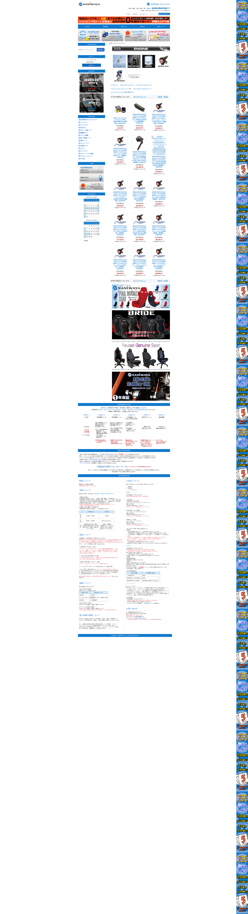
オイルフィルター (142, 85)
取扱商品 (105, 26)
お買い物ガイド (144, 14)
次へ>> (143, 97)
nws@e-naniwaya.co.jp (139, 618)
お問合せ (142, 26)
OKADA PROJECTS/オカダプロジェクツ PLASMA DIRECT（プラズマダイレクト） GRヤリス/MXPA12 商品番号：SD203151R (159, 195)
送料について (161, 26)
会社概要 (135, 14)
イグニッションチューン (119, 88)
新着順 (165, 97)
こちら (95, 62)
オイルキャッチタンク (141, 88)
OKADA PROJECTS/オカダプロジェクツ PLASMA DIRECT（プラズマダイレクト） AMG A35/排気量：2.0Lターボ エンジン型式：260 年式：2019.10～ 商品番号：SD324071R (139, 157)
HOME (128, 14)
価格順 (160, 97)
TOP (110, 43)
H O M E (87, 26)
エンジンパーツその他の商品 (121, 92)
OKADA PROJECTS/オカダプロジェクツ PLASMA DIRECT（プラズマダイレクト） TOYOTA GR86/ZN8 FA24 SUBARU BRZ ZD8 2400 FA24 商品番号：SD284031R (159, 162)
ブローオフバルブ (126, 85)
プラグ (113, 85)
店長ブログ (124, 26)
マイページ (153, 14)
